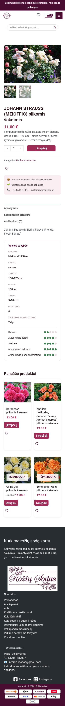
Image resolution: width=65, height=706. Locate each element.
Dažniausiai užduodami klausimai (24, 624)
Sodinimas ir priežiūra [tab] (17, 214)
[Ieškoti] (55, 27)
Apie (6, 608)
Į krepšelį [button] (11, 425)
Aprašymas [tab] (11, 208)
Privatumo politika (15, 637)
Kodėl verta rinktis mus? (18, 612)
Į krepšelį (41, 148)
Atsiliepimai (11, 604)
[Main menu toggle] (59, 15)
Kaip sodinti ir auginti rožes (20, 620)
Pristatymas (11, 600)
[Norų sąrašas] (39, 14)
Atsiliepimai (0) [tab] (13, 221)
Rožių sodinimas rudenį (18, 629)
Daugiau (11, 503)
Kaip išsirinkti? (12, 616)
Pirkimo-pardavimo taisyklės (20, 633)
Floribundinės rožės (26, 160)
